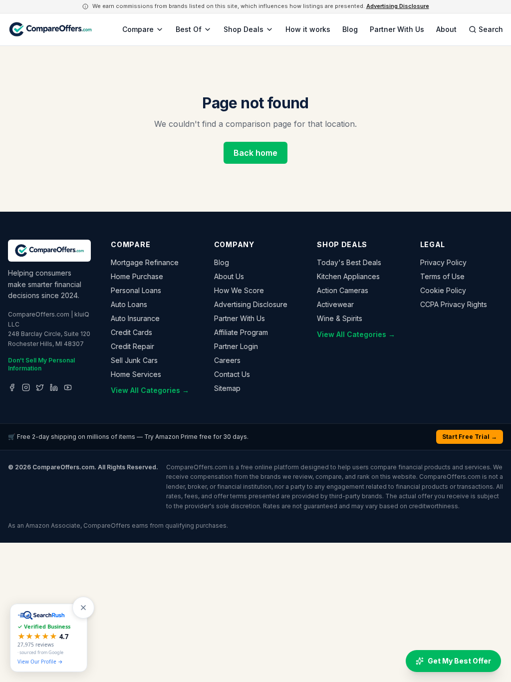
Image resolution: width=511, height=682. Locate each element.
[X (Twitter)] (40, 387)
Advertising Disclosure (397, 5)
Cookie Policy (443, 290)
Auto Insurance (135, 318)
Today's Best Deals (349, 262)
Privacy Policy (443, 262)
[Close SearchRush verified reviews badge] (83, 608)
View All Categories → (150, 390)
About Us (229, 276)
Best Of (189, 29)
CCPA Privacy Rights (453, 304)
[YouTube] (68, 387)
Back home (255, 153)
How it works (307, 29)
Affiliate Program (241, 332)
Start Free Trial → (469, 436)
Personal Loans (136, 290)
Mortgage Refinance (145, 262)
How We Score (239, 290)
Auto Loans (129, 304)
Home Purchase (137, 276)
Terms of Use (442, 276)
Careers (227, 360)
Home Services (136, 374)
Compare (138, 29)
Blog (350, 29)
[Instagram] (26, 387)
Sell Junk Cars (134, 360)
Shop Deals (243, 29)
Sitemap (227, 388)
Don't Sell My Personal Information (41, 364)
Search (491, 29)
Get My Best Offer (459, 661)
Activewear (335, 304)
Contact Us (232, 374)
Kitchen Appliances (348, 276)
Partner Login (236, 346)
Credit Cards (131, 332)
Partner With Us (397, 29)
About (446, 29)
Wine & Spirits (339, 318)
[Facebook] (12, 387)
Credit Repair (132, 346)
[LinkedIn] (54, 387)
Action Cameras (342, 290)
